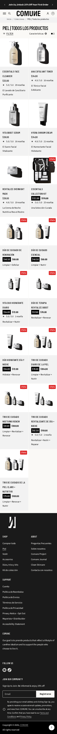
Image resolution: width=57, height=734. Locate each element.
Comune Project (38, 554)
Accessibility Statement (14, 624)
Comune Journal (39, 559)
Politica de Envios (11, 597)
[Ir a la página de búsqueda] (9, 13)
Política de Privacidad (13, 608)
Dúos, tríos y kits (10, 564)
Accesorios (8, 559)
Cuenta (6, 586)
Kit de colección (10, 570)
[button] (5, 4)
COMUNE (24, 725)
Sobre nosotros (38, 548)
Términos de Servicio (12, 602)
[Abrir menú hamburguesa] (4, 13)
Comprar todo (9, 543)
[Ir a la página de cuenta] (47, 13)
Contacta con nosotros (41, 570)
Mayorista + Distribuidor (14, 618)
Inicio (9, 19)
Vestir (5, 554)
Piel (4, 548)
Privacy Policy (25, 716)
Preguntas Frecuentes (41, 543)
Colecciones (19, 19)
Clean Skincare (38, 564)
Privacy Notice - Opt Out (14, 613)
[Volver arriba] (51, 727)
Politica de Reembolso (13, 592)
